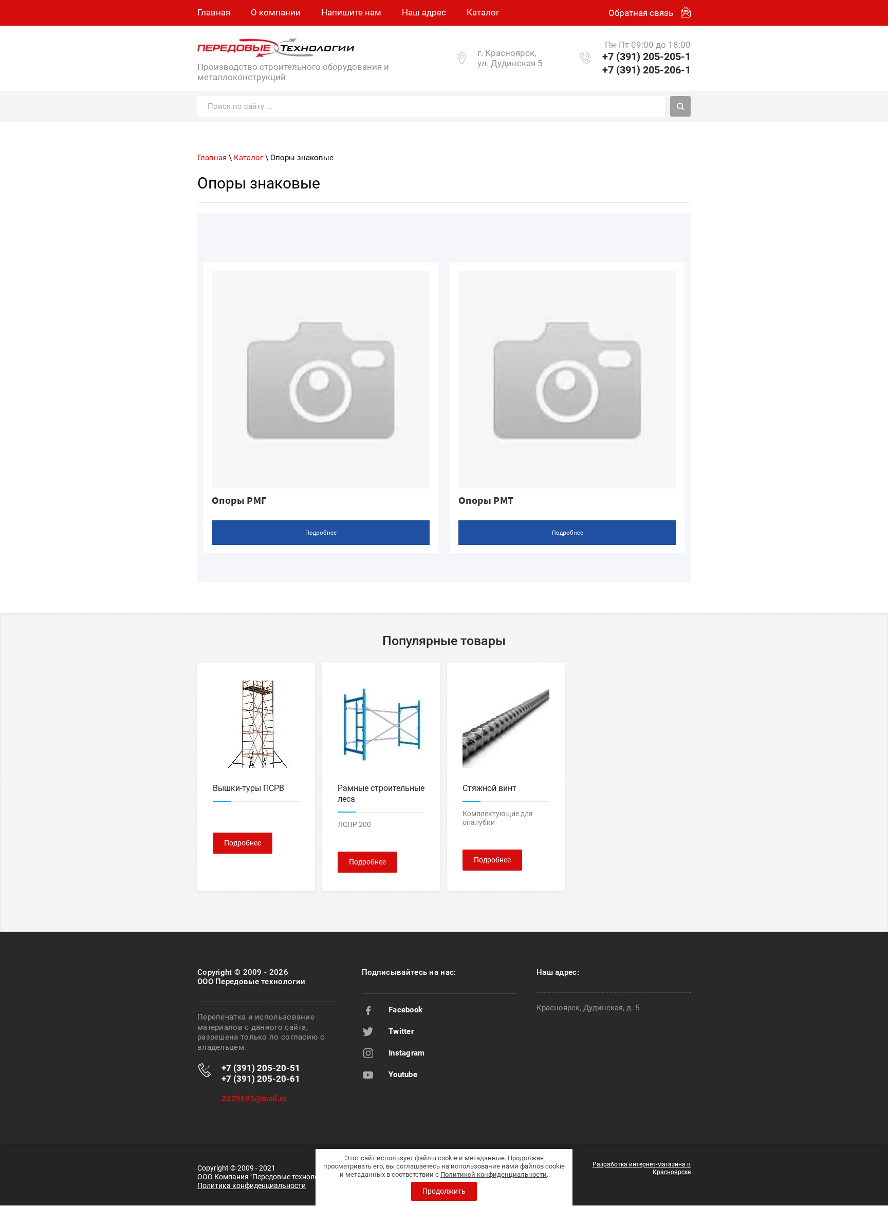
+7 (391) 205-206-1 (646, 70)
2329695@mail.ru (254, 1098)
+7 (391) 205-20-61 (260, 1078)
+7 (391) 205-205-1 (646, 56)
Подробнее (321, 532)
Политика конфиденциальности (251, 1185)
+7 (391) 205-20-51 (260, 1068)
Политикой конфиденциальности (493, 1174)
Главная (212, 157)
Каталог (248, 157)
